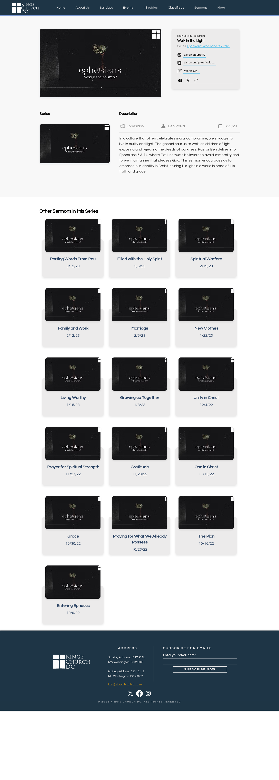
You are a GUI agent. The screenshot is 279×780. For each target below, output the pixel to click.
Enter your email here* (179, 655)
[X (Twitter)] (188, 80)
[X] (130, 693)
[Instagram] (148, 693)
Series (91, 211)
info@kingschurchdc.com (125, 684)
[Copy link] (196, 80)
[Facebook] (180, 80)
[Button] (73, 249)
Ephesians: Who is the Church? (208, 46)
